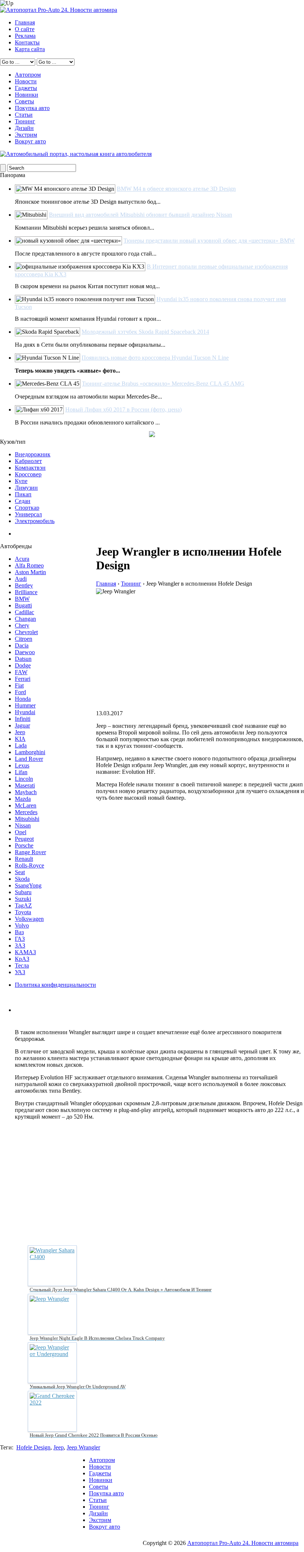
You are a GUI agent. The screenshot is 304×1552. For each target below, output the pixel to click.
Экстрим (26, 134)
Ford (20, 692)
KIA (20, 739)
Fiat (19, 685)
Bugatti (23, 605)
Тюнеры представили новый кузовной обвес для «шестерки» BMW (209, 240)
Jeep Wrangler (83, 1447)
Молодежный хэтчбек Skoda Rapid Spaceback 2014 (145, 332)
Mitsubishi (27, 819)
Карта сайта (30, 49)
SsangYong (28, 885)
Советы (24, 101)
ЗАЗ (20, 945)
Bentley (24, 585)
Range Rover (30, 852)
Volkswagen (29, 919)
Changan (25, 619)
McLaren (25, 805)
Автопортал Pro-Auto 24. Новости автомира (242, 1543)
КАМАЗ (25, 952)
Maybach (26, 792)
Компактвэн (30, 467)
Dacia (22, 645)
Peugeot (24, 839)
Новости (26, 81)
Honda (23, 699)
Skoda (22, 879)
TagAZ (23, 905)
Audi (21, 579)
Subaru (23, 892)
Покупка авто (32, 108)
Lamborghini (30, 752)
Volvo (22, 925)
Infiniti (22, 719)
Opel (20, 832)
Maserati (25, 785)
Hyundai (25, 712)
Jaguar (22, 725)
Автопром (28, 74)
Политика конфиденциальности (55, 985)
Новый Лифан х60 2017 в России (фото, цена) (123, 409)
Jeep (20, 732)
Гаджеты (26, 88)
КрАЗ (22, 959)
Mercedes (26, 812)
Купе (21, 481)
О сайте (24, 29)
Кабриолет (28, 461)
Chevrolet (26, 632)
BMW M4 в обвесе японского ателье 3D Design (176, 189)
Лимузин (26, 487)
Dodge (23, 665)
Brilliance (26, 592)
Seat (20, 872)
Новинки (26, 94)
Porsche (24, 845)
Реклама (25, 36)
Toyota (23, 912)
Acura (22, 559)
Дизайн (24, 128)
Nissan (23, 825)
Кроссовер (28, 474)
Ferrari (22, 679)
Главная (25, 22)
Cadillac (24, 612)
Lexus (22, 765)
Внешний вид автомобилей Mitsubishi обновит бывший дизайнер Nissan (140, 215)
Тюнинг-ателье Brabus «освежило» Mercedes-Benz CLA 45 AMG (163, 383)
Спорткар (27, 507)
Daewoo (25, 652)
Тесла (22, 965)
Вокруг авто (30, 141)
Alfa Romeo (29, 565)
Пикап (23, 494)
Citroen (23, 639)
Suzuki (23, 899)
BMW (22, 599)
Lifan (21, 772)
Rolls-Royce (29, 865)
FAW (21, 672)
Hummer (25, 705)
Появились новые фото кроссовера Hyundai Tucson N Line (155, 357)
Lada (21, 745)
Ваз (19, 932)
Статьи (24, 114)
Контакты (27, 42)
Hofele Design (33, 1447)
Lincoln (24, 779)
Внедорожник (32, 454)
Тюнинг (25, 121)
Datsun (23, 659)
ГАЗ (20, 939)
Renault (24, 859)
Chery (22, 625)
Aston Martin (30, 572)
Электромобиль (34, 521)
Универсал (28, 514)
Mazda (23, 799)
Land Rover (29, 759)
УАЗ (20, 972)
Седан (22, 501)
